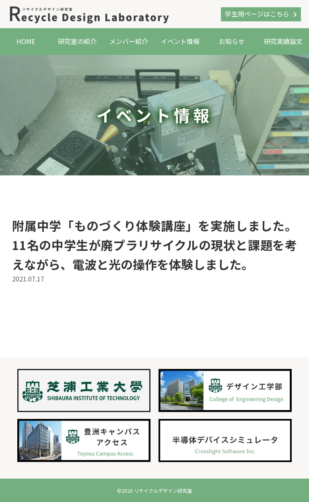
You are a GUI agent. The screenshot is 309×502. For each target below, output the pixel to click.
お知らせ (232, 41)
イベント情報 (180, 41)
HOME (25, 41)
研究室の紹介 (77, 41)
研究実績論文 (283, 41)
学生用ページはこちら (257, 14)
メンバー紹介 (128, 41)
